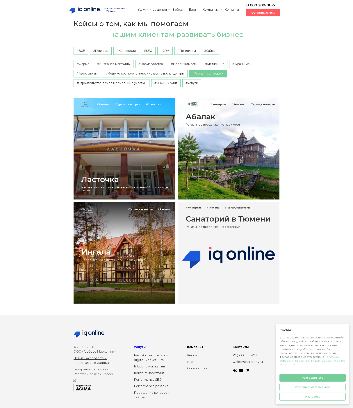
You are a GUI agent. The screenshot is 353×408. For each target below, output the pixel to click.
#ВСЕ (81, 50)
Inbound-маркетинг (149, 366)
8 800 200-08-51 (261, 5)
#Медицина (214, 64)
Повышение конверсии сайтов (153, 395)
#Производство (150, 64)
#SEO (148, 50)
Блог (193, 9)
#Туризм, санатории (208, 73)
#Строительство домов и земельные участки (111, 83)
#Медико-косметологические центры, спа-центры (144, 73)
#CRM (165, 50)
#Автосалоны (87, 73)
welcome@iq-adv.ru (248, 362)
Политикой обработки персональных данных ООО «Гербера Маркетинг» (312, 360)
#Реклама (100, 50)
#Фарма (83, 64)
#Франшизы (242, 64)
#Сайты (210, 50)
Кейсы (178, 9)
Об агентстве (197, 368)
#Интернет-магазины (113, 64)
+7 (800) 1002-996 (245, 355)
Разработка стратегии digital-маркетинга (151, 357)
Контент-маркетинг (149, 373)
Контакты (232, 9)
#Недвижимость (184, 64)
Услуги (140, 347)
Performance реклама (151, 386)
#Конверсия (126, 50)
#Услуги (192, 83)
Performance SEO (148, 379)
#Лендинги (187, 50)
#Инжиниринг (165, 83)
